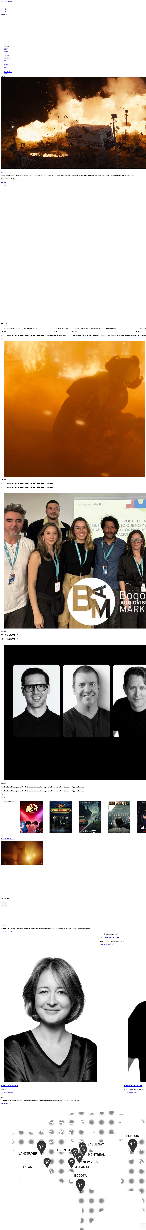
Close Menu (4, 76)
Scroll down (4, 172)
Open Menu (4, 14)
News (5, 49)
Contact (6, 51)
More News (4, 1203)
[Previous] (1, 339)
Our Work (6, 46)
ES (5, 11)
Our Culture (7, 58)
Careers (6, 48)
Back (5, 60)
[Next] (2, 339)
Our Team (6, 57)
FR (5, 9)
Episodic (6, 66)
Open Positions (8, 72)
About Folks (7, 45)
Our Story (6, 55)
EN (5, 8)
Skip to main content (6, 1)
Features (6, 64)
